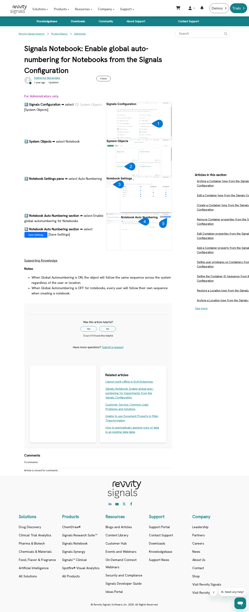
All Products (71, 576)
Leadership (200, 527)
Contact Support (188, 21)
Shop (196, 576)
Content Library (117, 535)
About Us (198, 560)
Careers (198, 543)
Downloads (78, 21)
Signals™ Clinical (74, 560)
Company (105, 9)
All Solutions (28, 576)
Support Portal (159, 527)
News (196, 551)
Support (126, 9)
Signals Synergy (73, 551)
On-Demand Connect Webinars (121, 563)
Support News (159, 560)
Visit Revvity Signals (206, 584)
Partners (198, 535)
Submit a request (112, 347)
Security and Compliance (124, 575)
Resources (82, 9)
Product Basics (59, 33)
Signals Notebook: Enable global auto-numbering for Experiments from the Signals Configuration (129, 393)
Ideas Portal (114, 592)
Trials (236, 8)
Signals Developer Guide (124, 583)
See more (201, 308)
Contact (198, 568)
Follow (103, 78)
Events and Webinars (121, 551)
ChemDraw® (71, 527)
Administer (80, 33)
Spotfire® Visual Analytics (80, 568)
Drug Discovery (30, 527)
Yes (88, 328)
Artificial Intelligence (34, 568)
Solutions (39, 9)
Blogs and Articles (119, 527)
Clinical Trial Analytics (35, 535)
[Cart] (178, 8)
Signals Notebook (74, 543)
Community (106, 21)
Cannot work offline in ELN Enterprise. (129, 382)
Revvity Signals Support (31, 33)
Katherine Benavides (47, 78)
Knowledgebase (46, 21)
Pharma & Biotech (32, 543)
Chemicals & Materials (35, 551)
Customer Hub (116, 543)
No (107, 328)
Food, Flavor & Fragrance (37, 560)
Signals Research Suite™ (79, 535)
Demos (217, 8)
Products (60, 9)
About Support (136, 21)
